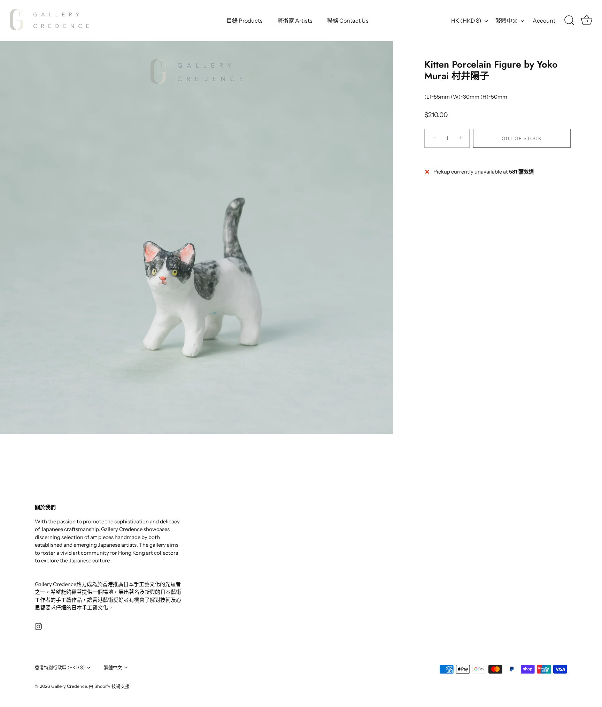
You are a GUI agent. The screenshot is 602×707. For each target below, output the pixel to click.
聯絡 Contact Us (348, 20)
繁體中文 (506, 20)
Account (544, 20)
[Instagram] (38, 626)
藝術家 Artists (294, 20)
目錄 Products (244, 20)
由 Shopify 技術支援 (109, 686)
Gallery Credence (69, 686)
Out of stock (522, 138)
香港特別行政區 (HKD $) (60, 667)
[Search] (569, 20)
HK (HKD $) (466, 20)
